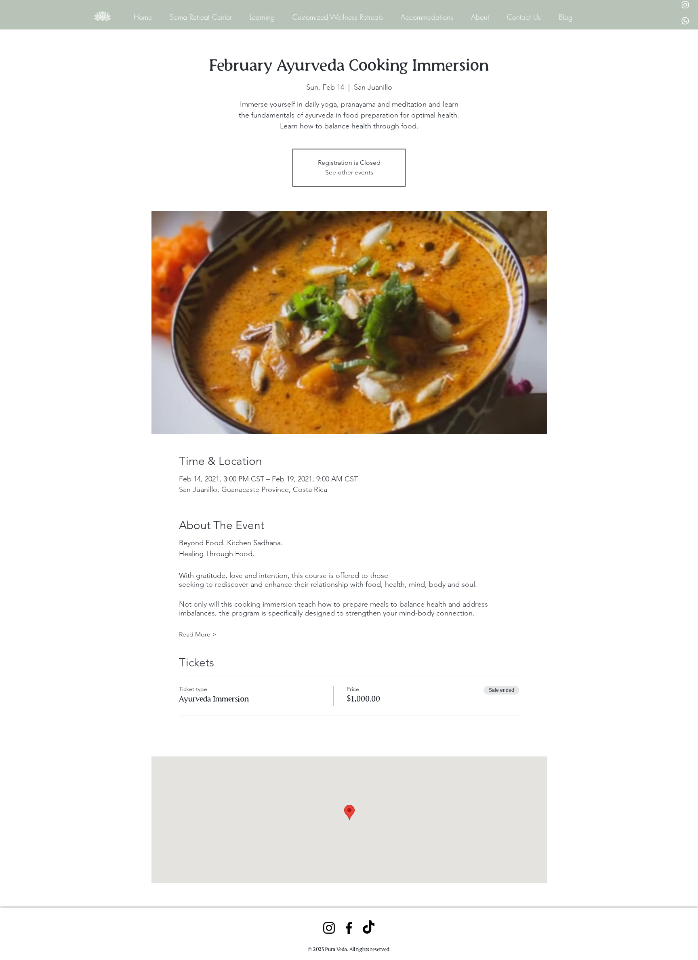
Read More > (198, 634)
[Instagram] (329, 928)
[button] (259, 16)
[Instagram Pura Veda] (685, 4)
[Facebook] (349, 928)
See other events (349, 172)
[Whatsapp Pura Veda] (685, 20)
